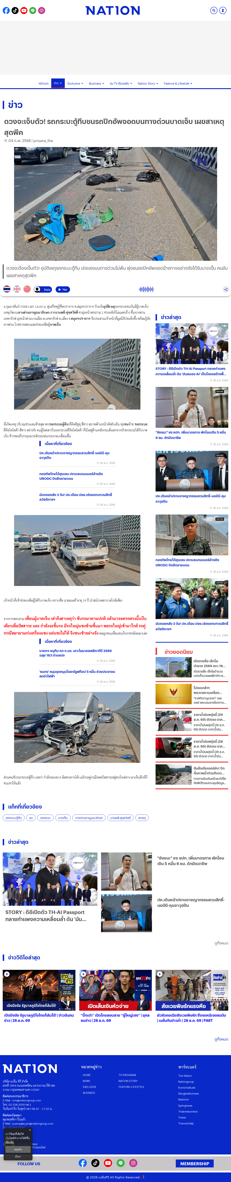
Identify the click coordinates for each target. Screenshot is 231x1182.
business (89, 1093)
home (87, 1075)
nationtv (183, 1099)
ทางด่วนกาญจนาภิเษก (89, 818)
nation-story (128, 1081)
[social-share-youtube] (23, 10)
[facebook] (83, 1166)
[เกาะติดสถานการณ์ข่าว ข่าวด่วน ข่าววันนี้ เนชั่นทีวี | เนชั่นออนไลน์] (113, 10)
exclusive (89, 1087)
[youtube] (108, 1166)
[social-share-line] (32, 10)
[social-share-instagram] (41, 10)
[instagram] (133, 1166)
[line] (121, 1166)
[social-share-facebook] (6, 10)
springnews (185, 1105)
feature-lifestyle (131, 1087)
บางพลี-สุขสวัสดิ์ (120, 818)
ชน (31, 818)
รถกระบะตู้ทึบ (14, 818)
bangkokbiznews (188, 1093)
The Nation (185, 1075)
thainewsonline (188, 1111)
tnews (182, 1117)
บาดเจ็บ (63, 818)
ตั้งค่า (18, 1156)
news (86, 1081)
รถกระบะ (45, 818)
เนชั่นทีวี (104, 1177)
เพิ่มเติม (9, 1142)
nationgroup (186, 1081)
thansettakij (185, 1123)
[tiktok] (95, 1166)
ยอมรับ (18, 1149)
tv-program (127, 1075)
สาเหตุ (142, 818)
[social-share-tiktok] (15, 10)
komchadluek (186, 1087)
